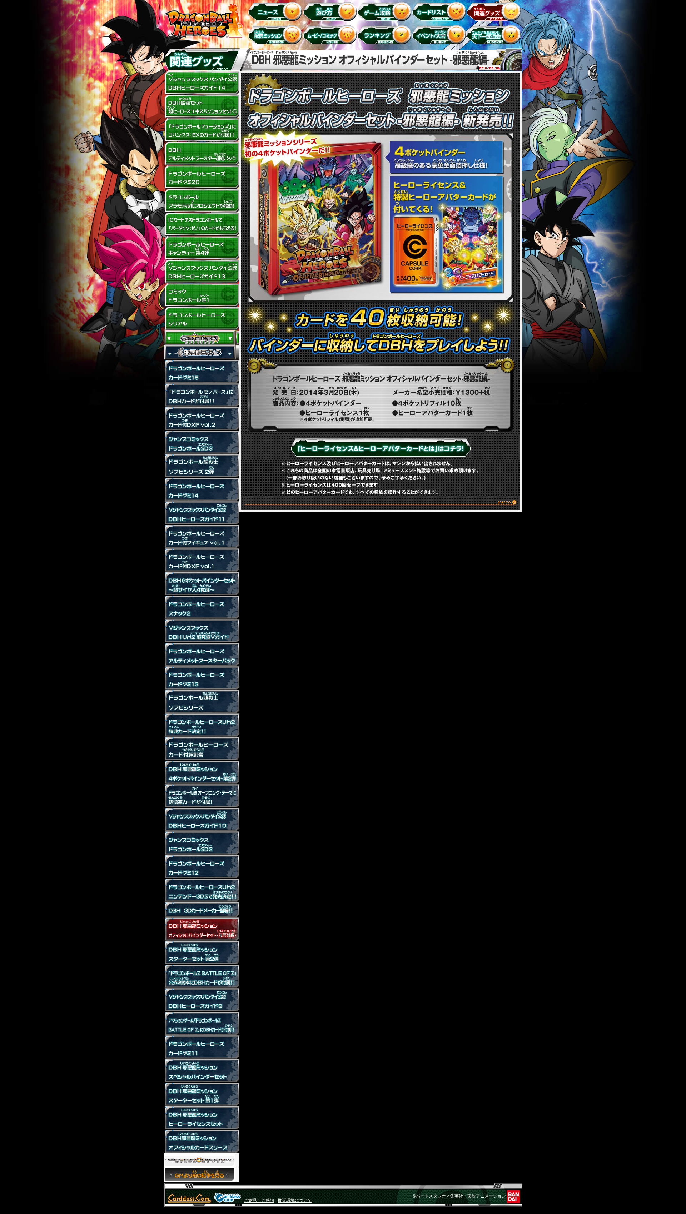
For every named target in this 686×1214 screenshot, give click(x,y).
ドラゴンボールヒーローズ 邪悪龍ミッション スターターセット (201, 1094)
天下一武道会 (495, 34)
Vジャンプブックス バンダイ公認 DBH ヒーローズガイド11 (201, 513)
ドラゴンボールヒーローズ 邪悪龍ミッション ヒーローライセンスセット (201, 1118)
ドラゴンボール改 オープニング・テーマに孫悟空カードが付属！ (201, 796)
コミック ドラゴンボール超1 (201, 295)
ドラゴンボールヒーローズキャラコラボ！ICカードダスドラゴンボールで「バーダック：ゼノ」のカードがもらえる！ (201, 224)
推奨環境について (295, 1200)
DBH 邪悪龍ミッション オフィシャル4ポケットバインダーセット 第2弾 (201, 772)
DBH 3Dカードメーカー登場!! (201, 909)
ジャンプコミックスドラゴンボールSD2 (201, 843)
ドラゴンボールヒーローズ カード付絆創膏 (201, 749)
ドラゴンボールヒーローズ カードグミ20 (201, 177)
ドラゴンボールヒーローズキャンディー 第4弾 (201, 248)
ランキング (386, 34)
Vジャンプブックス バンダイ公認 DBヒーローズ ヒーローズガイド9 (201, 1000)
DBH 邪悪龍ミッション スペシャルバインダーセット (201, 1071)
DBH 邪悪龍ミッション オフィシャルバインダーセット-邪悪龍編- (201, 929)
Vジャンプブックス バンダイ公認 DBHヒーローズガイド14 (201, 83)
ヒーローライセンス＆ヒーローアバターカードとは (380, 447)
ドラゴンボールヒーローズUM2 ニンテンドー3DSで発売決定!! (201, 890)
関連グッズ (495, 11)
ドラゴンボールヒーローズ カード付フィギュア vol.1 (201, 536)
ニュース (276, 11)
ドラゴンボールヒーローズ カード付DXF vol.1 (201, 560)
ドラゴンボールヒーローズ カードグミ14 (201, 489)
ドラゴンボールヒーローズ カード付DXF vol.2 (201, 419)
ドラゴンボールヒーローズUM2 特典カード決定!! (201, 725)
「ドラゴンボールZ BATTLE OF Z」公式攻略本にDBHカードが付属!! (201, 976)
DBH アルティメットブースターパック (201, 654)
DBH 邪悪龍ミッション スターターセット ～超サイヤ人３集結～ (201, 953)
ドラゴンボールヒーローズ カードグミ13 (201, 678)
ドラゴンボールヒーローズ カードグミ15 (201, 371)
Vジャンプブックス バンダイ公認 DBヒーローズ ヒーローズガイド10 (201, 819)
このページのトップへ (380, 503)
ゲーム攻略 (386, 11)
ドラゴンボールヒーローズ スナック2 (201, 607)
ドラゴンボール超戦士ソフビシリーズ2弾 (201, 466)
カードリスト (440, 11)
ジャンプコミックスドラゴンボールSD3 (201, 442)
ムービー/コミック (331, 34)
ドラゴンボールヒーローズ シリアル (201, 318)
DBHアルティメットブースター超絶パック (201, 153)
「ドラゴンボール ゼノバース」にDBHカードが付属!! (201, 395)
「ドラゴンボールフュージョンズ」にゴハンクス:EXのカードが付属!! (201, 130)
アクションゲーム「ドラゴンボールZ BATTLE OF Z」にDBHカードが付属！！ (201, 1023)
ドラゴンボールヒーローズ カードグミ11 (201, 1047)
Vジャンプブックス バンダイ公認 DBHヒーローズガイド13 (201, 271)
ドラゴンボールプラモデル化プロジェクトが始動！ (201, 201)
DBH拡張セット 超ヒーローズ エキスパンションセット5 (201, 106)
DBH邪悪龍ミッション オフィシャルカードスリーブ (201, 1141)
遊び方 (331, 11)
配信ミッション (276, 34)
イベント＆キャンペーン (440, 34)
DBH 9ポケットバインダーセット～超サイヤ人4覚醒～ (201, 584)
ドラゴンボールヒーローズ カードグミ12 (201, 867)
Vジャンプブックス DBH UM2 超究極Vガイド (201, 631)
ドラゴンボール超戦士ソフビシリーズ (201, 701)
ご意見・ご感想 (259, 1200)
